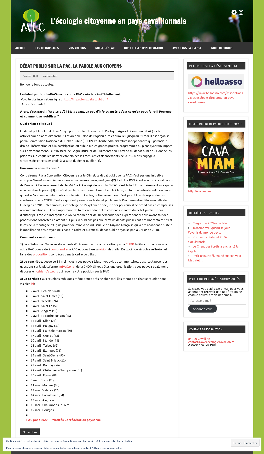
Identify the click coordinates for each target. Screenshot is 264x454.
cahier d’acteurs (47, 271)
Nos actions (77, 48)
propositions (41, 254)
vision (103, 249)
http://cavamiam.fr (201, 191)
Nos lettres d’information (143, 48)
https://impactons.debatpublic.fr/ (85, 99)
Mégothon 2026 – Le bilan (210, 223)
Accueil (20, 48)
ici (32, 283)
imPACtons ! (67, 266)
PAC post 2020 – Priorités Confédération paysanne (63, 420)
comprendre (59, 249)
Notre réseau (105, 48)
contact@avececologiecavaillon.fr (211, 341)
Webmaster (50, 76)
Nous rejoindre (222, 48)
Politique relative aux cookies (106, 447)
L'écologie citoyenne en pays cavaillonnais (118, 20)
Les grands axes (47, 48)
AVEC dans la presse (187, 48)
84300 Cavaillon (199, 338)
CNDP (130, 244)
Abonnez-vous (202, 309)
